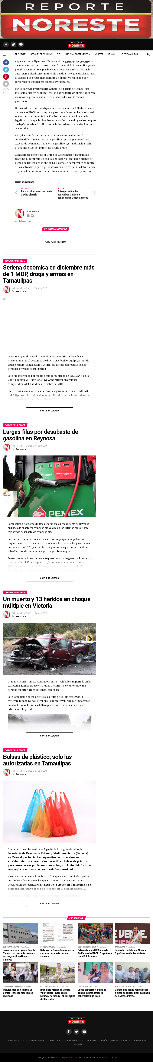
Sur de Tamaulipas (128, 54)
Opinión (111, 54)
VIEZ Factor (73, 1057)
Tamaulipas (70, 61)
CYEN (59, 54)
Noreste (99, 54)
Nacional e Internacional (78, 54)
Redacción (33, 211)
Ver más (84, 61)
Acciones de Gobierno (42, 54)
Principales (20, 54)
